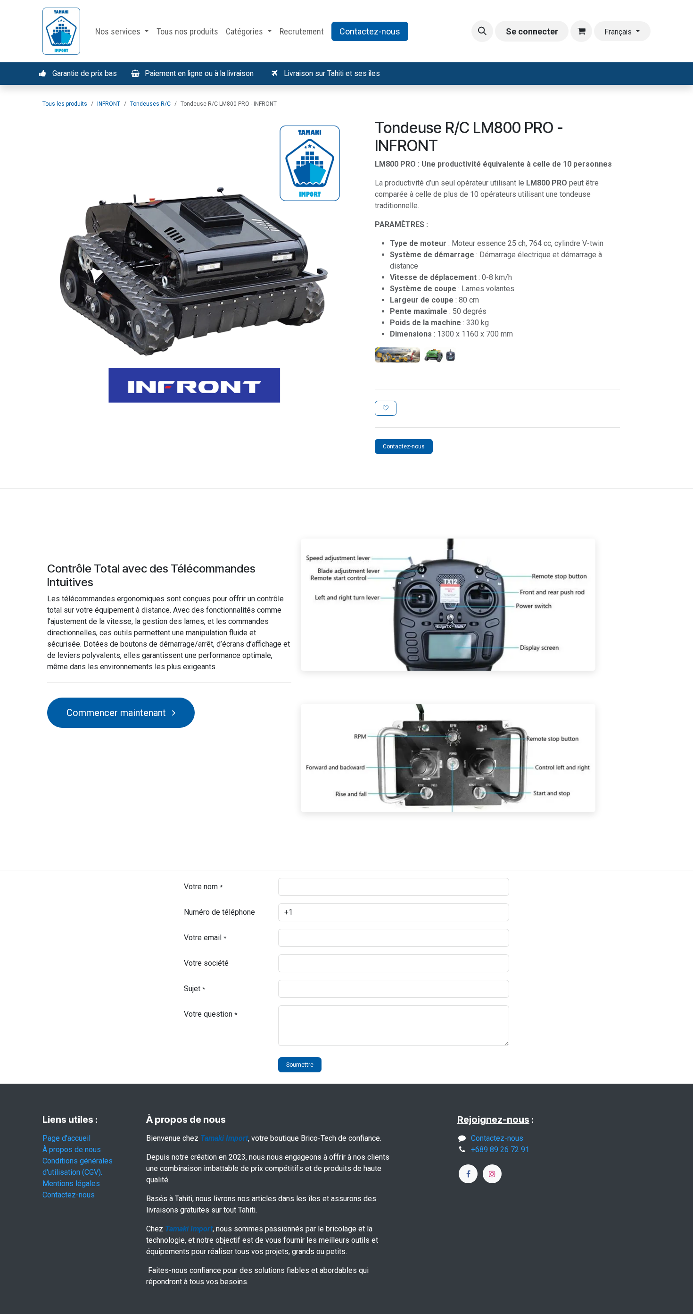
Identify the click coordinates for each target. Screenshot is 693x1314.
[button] (482, 31)
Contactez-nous (369, 31)
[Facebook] (468, 1173)
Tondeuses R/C (150, 104)
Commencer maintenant (117, 712)
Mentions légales (71, 1183)
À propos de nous (71, 1149)
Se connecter (532, 31)
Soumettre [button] (300, 1064)
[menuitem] (122, 31)
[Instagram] (492, 1173)
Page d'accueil (66, 1138)
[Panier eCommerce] (581, 31)
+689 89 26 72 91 (500, 1149)
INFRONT (108, 104)
